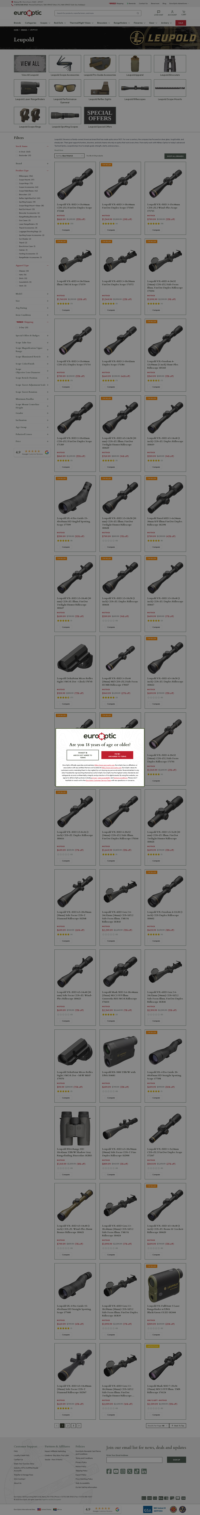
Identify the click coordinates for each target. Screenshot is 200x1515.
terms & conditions (120, 778)
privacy (94, 778)
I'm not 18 (82, 755)
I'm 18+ (117, 755)
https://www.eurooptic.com (105, 765)
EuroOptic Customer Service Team (98, 780)
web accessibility (104, 778)
